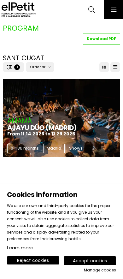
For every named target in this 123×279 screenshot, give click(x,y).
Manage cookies (100, 270)
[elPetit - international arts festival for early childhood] (18, 9)
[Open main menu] (113, 9)
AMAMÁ (19, 120)
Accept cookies (90, 261)
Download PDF (101, 38)
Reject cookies (33, 260)
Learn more (20, 247)
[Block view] (104, 67)
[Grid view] (115, 67)
